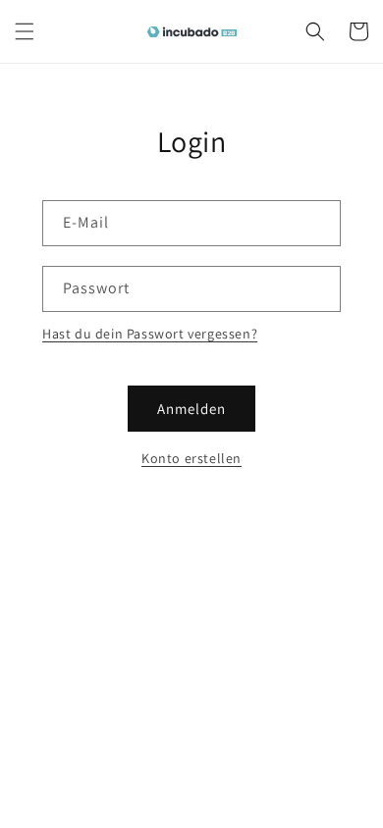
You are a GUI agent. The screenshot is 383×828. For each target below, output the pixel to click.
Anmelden (191, 408)
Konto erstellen (191, 458)
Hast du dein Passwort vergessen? (149, 333)
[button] (24, 31)
